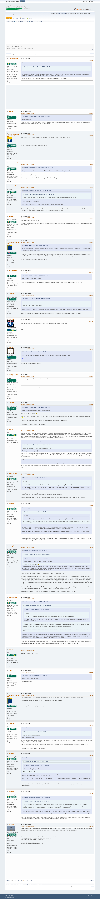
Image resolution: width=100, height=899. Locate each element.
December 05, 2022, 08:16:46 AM (27, 754)
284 (33, 54)
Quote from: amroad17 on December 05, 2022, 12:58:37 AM (36, 758)
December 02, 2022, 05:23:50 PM (27, 187)
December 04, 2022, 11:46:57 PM (27, 695)
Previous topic (83, 50)
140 (28, 54)
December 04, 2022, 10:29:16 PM (27, 547)
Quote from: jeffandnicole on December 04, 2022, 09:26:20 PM (36, 508)
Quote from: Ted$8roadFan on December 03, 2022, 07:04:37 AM (36, 298)
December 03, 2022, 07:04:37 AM (27, 272)
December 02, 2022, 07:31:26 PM (27, 242)
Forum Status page (62, 13)
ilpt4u (10, 670)
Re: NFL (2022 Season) (26, 58)
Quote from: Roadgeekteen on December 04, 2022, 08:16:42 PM (36, 407)
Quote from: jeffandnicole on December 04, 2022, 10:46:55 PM (36, 797)
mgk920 (11, 319)
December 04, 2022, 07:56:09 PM (27, 348)
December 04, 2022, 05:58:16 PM (27, 321)
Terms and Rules (87, 895)
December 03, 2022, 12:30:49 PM (27, 295)
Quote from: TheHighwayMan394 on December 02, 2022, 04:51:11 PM (38, 167)
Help (82, 895)
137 (20, 54)
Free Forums (11, 897)
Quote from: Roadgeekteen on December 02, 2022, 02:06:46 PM (37, 66)
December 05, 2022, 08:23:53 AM (27, 793)
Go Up (7, 880)
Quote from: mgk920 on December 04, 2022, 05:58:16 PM (35, 351)
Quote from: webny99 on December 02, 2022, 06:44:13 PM (35, 245)
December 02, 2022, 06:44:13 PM (27, 217)
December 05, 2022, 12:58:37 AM (27, 724)
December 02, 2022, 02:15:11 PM (27, 60)
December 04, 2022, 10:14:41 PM (27, 505)
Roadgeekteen (13, 58)
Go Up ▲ (93, 895)
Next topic (90, 50)
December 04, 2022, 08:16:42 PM (27, 376)
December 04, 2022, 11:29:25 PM (27, 650)
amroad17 (12, 403)
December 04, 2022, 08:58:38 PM (27, 430)
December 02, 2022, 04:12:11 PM (27, 113)
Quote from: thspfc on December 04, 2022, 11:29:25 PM (35, 675)
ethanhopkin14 (13, 163)
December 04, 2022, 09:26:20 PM (27, 474)
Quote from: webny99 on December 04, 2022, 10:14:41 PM (35, 601)
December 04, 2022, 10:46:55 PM (27, 598)
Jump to (73, 887)
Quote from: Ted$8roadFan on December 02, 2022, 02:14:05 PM (36, 63)
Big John (11, 347)
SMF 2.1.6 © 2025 (8, 895)
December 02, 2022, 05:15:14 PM (27, 164)
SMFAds (6, 897)
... (18, 54)
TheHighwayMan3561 (13, 135)
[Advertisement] (50, 34)
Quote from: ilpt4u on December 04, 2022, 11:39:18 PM (35, 728)
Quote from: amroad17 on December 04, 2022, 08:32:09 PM (36, 441)
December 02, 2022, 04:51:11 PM (27, 134)
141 (30, 54)
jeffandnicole (13, 473)
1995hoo (11, 824)
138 (22, 54)
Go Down (8, 54)
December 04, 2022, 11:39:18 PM (27, 672)
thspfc (11, 112)
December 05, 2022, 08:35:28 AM (27, 826)
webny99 (11, 216)
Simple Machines (15, 895)
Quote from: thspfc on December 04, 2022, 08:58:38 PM (35, 477)
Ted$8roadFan (13, 186)
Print (92, 54)
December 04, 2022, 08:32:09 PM (27, 404)
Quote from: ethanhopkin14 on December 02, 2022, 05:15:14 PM (37, 190)
